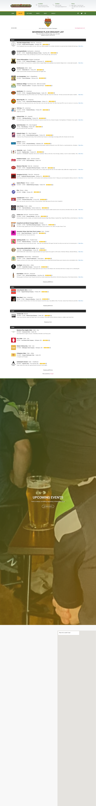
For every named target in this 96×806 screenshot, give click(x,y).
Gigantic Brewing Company (28, 291)
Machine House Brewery (32, 315)
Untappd (51, 373)
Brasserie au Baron (26, 85)
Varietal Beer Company (27, 266)
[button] (48, 506)
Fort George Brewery (27, 250)
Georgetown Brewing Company (33, 93)
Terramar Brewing (30, 216)
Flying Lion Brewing (30, 299)
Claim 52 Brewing (30, 160)
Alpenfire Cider (25, 363)
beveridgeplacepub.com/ (80, 28)
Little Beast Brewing (26, 118)
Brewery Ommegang (31, 61)
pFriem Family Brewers (31, 275)
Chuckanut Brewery (31, 143)
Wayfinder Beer (25, 152)
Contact (53, 13)
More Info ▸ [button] (81, 46)
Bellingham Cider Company (28, 347)
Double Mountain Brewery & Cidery (34, 52)
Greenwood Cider (26, 331)
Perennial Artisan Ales (27, 199)
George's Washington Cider (28, 355)
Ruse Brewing (25, 126)
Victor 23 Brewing (26, 78)
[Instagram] (85, 13)
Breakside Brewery (31, 109)
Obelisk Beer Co (25, 69)
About (45, 13)
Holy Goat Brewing (26, 207)
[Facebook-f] (78, 13)
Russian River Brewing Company (34, 101)
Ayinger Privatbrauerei (31, 258)
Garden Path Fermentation (28, 44)
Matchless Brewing (26, 241)
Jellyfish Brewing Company (33, 184)
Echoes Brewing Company (32, 135)
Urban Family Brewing (26, 233)
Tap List (20, 13)
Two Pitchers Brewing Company (33, 224)
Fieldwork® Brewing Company (28, 176)
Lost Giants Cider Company (28, 340)
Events (37, 13)
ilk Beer (24, 192)
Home (13, 13)
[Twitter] (81, 13)
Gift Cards (29, 13)
